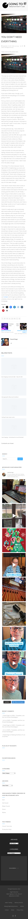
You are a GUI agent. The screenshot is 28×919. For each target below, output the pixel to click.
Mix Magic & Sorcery (9, 47)
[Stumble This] (12, 318)
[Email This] (17, 318)
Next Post (21, 328)
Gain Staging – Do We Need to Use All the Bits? (13, 437)
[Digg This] (14, 318)
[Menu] (25, 3)
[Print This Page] (19, 318)
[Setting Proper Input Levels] (14, 415)
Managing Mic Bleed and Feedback (10, 397)
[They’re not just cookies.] (14, 688)
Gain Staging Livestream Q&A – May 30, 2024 (11, 376)
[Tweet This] (5, 318)
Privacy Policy (20, 910)
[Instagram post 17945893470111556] (14, 491)
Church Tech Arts (7, 826)
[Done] (14, 614)
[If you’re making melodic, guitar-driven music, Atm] (14, 565)
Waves (4, 812)
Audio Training (8, 902)
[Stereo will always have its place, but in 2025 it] (14, 663)
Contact (6, 297)
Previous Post (7, 327)
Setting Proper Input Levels (8, 417)
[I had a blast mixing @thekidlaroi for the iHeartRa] (14, 540)
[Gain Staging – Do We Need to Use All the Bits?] (14, 435)
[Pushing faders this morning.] (14, 589)
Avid (3, 800)
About (12, 910)
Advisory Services (19, 902)
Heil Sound (5, 803)
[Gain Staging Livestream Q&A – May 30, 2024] (13, 374)
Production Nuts (6, 829)
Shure (4, 809)
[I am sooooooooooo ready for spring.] (14, 516)
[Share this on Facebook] (2, 318)
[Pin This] (7, 318)
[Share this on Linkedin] (10, 318)
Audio (2, 47)
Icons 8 (17, 868)
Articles (22, 906)
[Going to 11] (14, 10)
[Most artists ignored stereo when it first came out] (14, 638)
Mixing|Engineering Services (11, 906)
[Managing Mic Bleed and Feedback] (14, 395)
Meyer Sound (6, 806)
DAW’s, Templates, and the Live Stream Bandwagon (13, 716)
